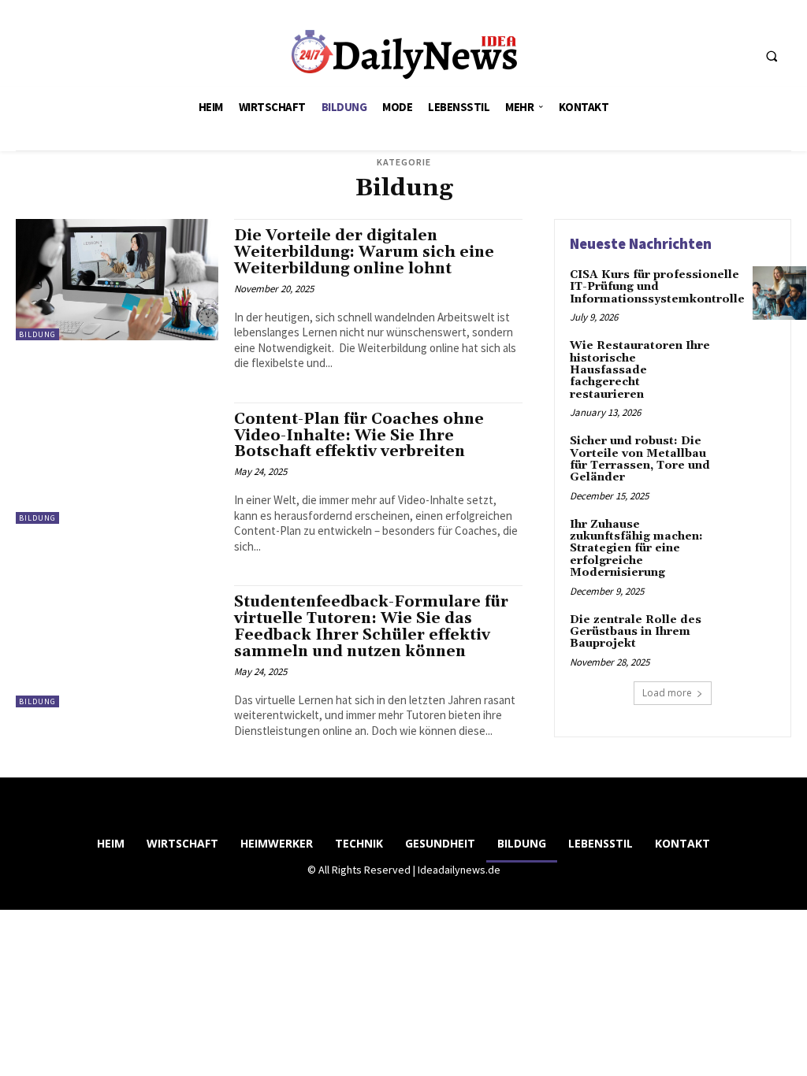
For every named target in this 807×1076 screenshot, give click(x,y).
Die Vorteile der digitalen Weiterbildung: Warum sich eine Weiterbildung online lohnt (364, 252)
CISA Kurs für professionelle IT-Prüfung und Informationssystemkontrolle (657, 287)
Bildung (37, 334)
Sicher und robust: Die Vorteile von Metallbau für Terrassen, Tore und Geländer (640, 459)
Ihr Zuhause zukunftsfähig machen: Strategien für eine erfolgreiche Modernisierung (636, 549)
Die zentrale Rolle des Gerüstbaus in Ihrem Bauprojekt (635, 632)
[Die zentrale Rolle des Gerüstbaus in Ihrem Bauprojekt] (748, 638)
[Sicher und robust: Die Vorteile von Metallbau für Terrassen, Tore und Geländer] (748, 459)
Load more (667, 692)
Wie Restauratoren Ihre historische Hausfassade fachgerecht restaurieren (640, 370)
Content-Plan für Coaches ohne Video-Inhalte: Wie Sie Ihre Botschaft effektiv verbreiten (359, 436)
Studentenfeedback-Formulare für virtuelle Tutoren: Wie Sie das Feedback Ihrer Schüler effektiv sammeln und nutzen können (371, 626)
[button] (771, 56)
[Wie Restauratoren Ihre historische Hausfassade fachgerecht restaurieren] (748, 364)
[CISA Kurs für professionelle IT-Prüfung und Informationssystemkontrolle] (779, 293)
